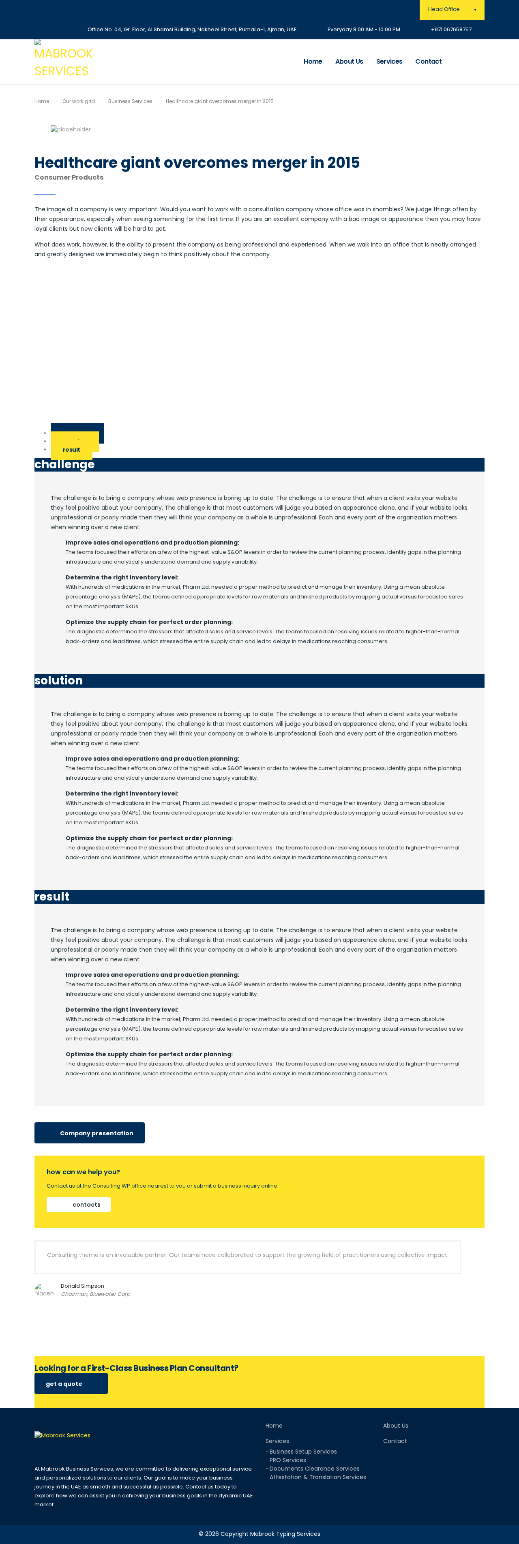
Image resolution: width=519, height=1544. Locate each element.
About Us (349, 61)
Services (389, 61)
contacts (86, 1205)
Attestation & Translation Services (318, 1477)
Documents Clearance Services (315, 1468)
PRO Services (288, 1460)
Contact (428, 61)
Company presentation (96, 1133)
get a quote (65, 1384)
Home (313, 61)
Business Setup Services (303, 1451)
